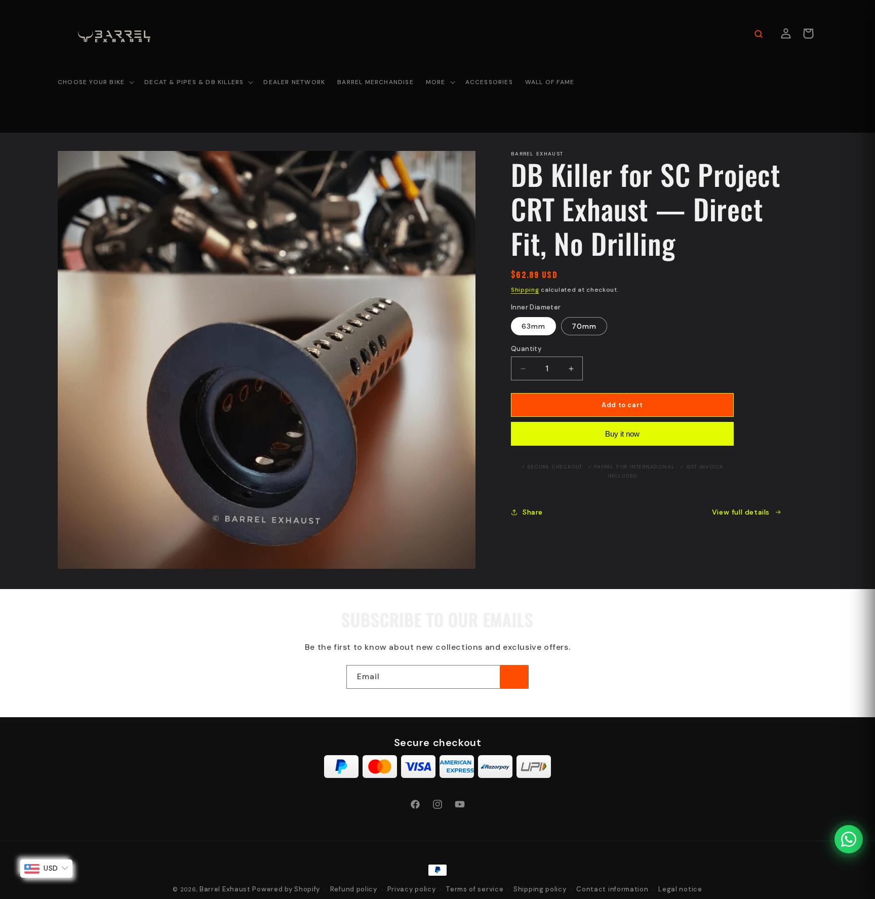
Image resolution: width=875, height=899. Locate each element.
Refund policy (353, 889)
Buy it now (622, 433)
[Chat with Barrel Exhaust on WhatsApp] (848, 839)
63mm (533, 326)
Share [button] (533, 512)
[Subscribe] (514, 677)
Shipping (525, 290)
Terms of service (474, 889)
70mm (584, 326)
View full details (741, 512)
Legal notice (680, 889)
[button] (95, 82)
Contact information (612, 889)
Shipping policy (540, 889)
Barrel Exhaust (225, 889)
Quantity (526, 348)
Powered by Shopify (286, 889)
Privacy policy (411, 889)
